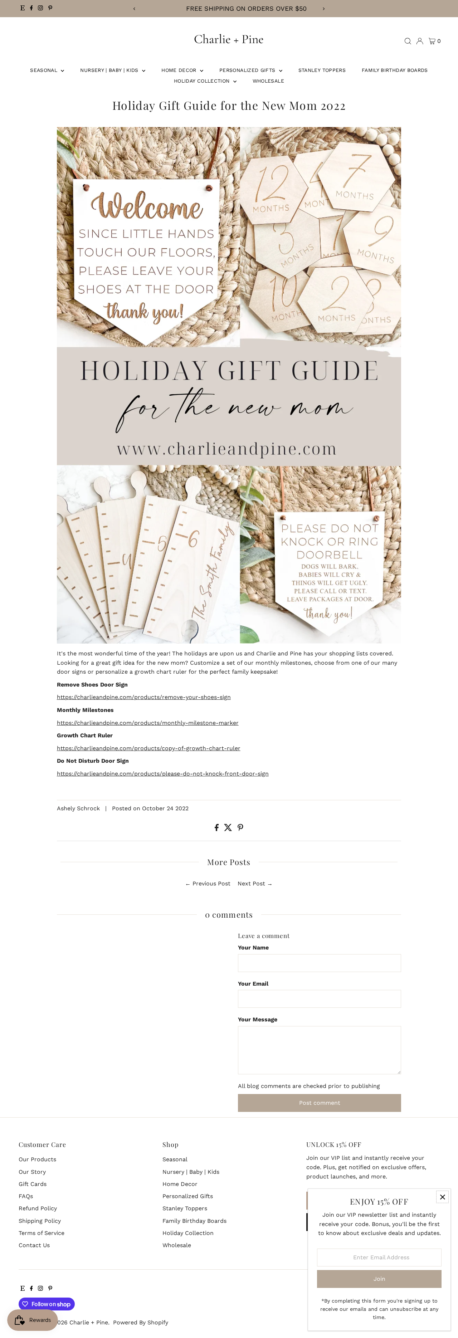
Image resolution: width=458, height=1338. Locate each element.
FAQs (26, 1196)
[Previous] (134, 9)
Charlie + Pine (88, 1322)
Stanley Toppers (322, 70)
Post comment (319, 1102)
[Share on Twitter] (229, 829)
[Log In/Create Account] (419, 41)
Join (379, 1278)
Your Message (257, 1019)
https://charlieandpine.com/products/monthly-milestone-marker (148, 722)
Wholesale (268, 81)
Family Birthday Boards (395, 70)
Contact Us (34, 1245)
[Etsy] (22, 8)
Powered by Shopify (140, 1322)
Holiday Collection (203, 81)
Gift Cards (33, 1184)
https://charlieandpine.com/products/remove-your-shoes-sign (144, 697)
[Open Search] (408, 41)
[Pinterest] (50, 8)
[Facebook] (31, 8)
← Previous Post (207, 883)
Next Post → (255, 883)
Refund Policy (38, 1208)
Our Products (37, 1159)
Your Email (253, 983)
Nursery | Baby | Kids (110, 70)
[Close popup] (442, 1197)
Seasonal (44, 70)
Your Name (253, 947)
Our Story (32, 1171)
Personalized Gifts (248, 70)
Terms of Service (41, 1233)
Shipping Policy (40, 1220)
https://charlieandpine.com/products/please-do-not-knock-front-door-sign (163, 773)
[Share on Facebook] (217, 829)
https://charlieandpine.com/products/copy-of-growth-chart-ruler (148, 748)
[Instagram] (40, 8)
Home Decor (179, 70)
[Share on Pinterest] (240, 829)
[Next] (324, 9)
